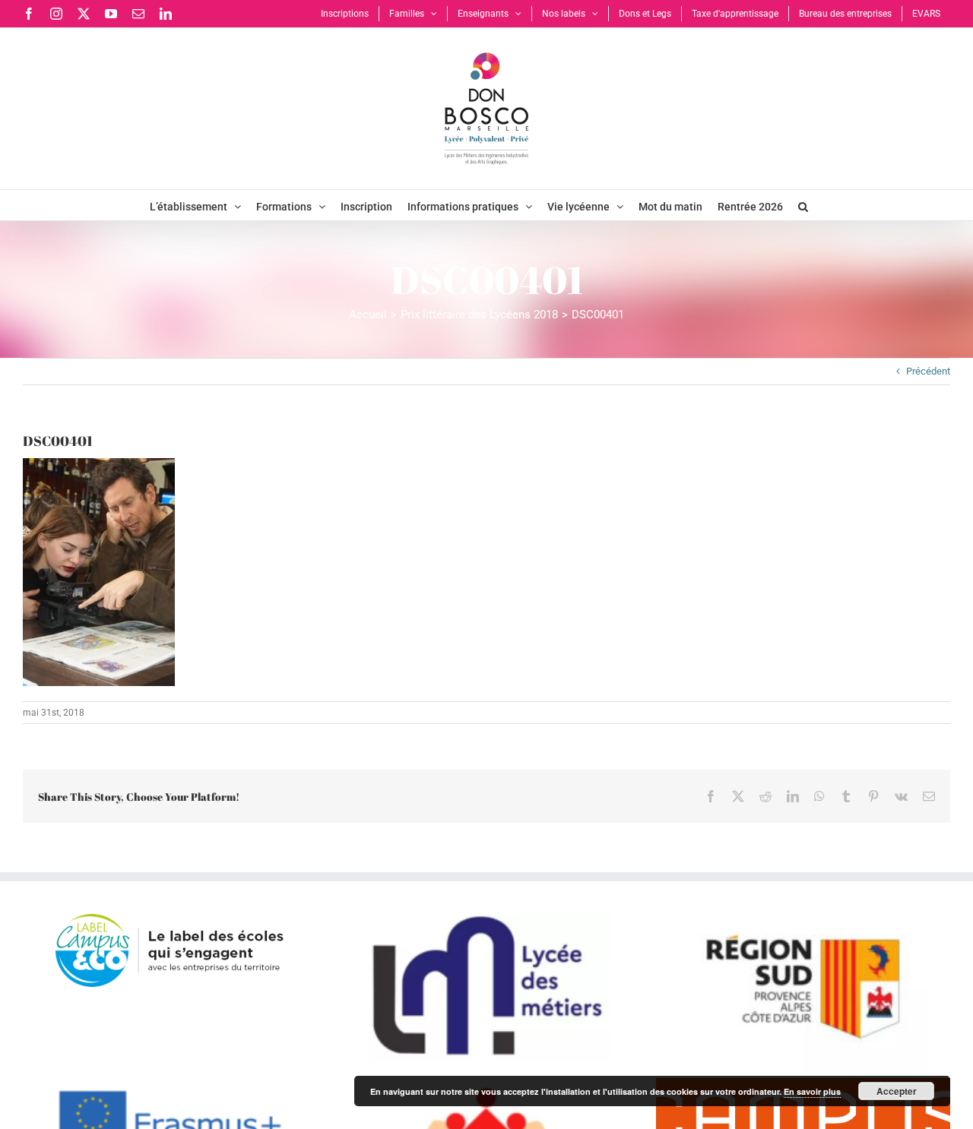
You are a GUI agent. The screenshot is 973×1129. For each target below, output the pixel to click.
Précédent (928, 371)
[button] (803, 205)
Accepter (896, 1091)
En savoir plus (812, 1091)
